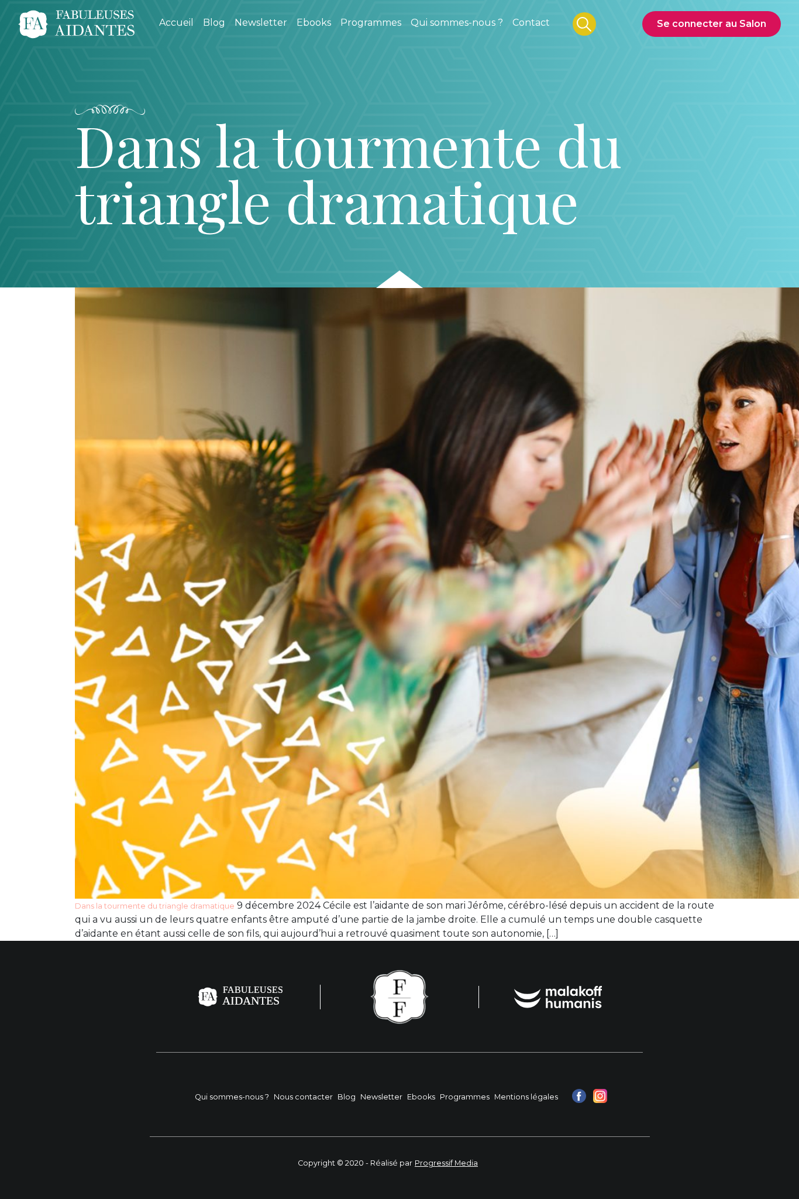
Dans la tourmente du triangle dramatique (155, 906)
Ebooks (421, 1096)
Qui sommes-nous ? (232, 1096)
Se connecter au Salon (711, 23)
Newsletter (381, 1096)
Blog (346, 1096)
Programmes (465, 1096)
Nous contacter (303, 1096)
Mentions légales (526, 1096)
